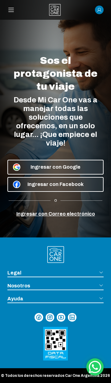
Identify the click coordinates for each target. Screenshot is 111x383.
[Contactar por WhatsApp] (95, 367)
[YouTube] (61, 317)
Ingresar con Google (55, 167)
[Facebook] (39, 317)
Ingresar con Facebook (55, 184)
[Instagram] (50, 317)
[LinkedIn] (72, 317)
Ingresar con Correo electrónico (55, 213)
